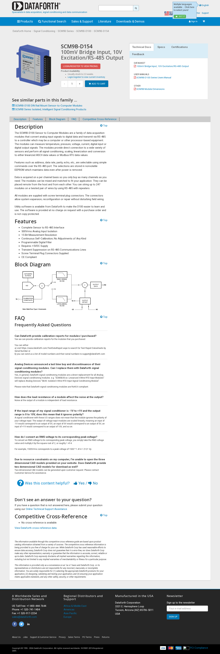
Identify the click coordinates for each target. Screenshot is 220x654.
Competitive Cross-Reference (100, 119)
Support (205, 13)
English (205, 5)
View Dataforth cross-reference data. (36, 527)
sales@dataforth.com (24, 616)
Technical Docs (141, 47)
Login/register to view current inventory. (86, 77)
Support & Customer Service (43, 637)
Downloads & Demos (130, 21)
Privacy (62, 637)
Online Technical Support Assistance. (47, 509)
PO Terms (87, 637)
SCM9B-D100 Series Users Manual (153, 77)
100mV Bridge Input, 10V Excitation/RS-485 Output (162, 66)
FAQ (74, 119)
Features (38, 119)
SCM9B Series (66, 31)
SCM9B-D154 (101, 31)
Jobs (25, 637)
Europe (68, 616)
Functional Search (53, 21)
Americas (69, 609)
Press (97, 637)
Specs (161, 47)
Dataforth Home (22, 31)
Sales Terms (74, 637)
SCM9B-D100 (83, 31)
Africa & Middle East (75, 605)
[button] (177, 638)
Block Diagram (57, 119)
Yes (81, 483)
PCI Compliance (198, 647)
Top (104, 125)
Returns (105, 637)
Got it (181, 16)
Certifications (179, 47)
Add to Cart (98, 83)
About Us (16, 637)
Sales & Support (82, 21)
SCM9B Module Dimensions (150, 89)
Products (26, 21)
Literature (104, 21)
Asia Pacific (70, 613)
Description (20, 119)
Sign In (194, 21)
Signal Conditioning (44, 31)
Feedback (138, 54)
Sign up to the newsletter (181, 602)
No (95, 483)
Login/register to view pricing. (80, 66)
